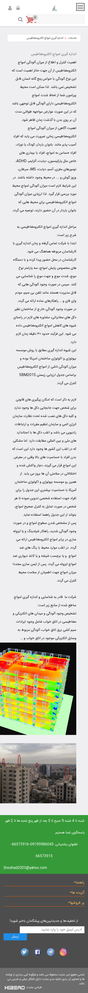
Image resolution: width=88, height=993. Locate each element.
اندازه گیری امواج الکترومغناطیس (45, 38)
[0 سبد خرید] (77, 19)
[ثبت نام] (17, 8)
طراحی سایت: (34, 987)
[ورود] (9, 8)
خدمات (73, 38)
